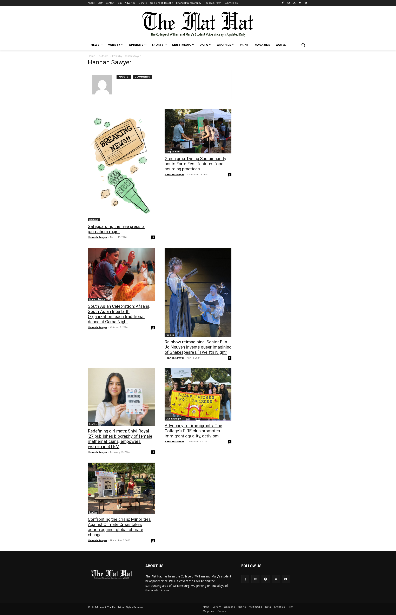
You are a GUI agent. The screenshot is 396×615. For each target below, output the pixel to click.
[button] (303, 45)
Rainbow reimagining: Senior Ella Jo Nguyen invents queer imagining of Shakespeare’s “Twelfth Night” (198, 347)
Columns (93, 219)
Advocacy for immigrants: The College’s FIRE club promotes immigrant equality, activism (193, 430)
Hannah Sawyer (97, 237)
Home (91, 56)
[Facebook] (282, 3)
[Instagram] (288, 3)
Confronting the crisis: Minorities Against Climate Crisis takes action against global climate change (119, 527)
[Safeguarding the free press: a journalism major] (121, 165)
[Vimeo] (300, 3)
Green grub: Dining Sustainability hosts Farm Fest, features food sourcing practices (195, 163)
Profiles (170, 334)
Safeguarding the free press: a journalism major (116, 229)
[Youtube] (305, 3)
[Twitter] (294, 3)
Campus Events (174, 151)
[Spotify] (266, 579)
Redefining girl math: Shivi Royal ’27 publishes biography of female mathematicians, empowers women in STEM (120, 439)
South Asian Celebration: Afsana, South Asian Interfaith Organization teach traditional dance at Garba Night (119, 314)
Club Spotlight (173, 418)
